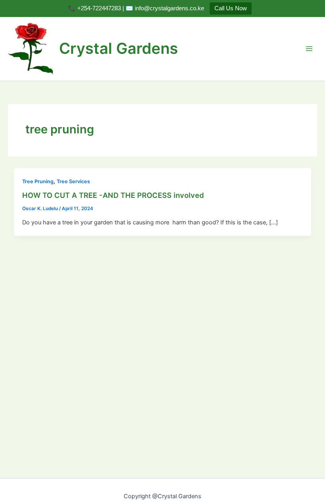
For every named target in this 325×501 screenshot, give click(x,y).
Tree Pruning (38, 181)
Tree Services (73, 181)
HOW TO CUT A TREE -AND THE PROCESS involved (113, 195)
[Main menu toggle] (309, 49)
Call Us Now (230, 8)
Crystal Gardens (118, 48)
